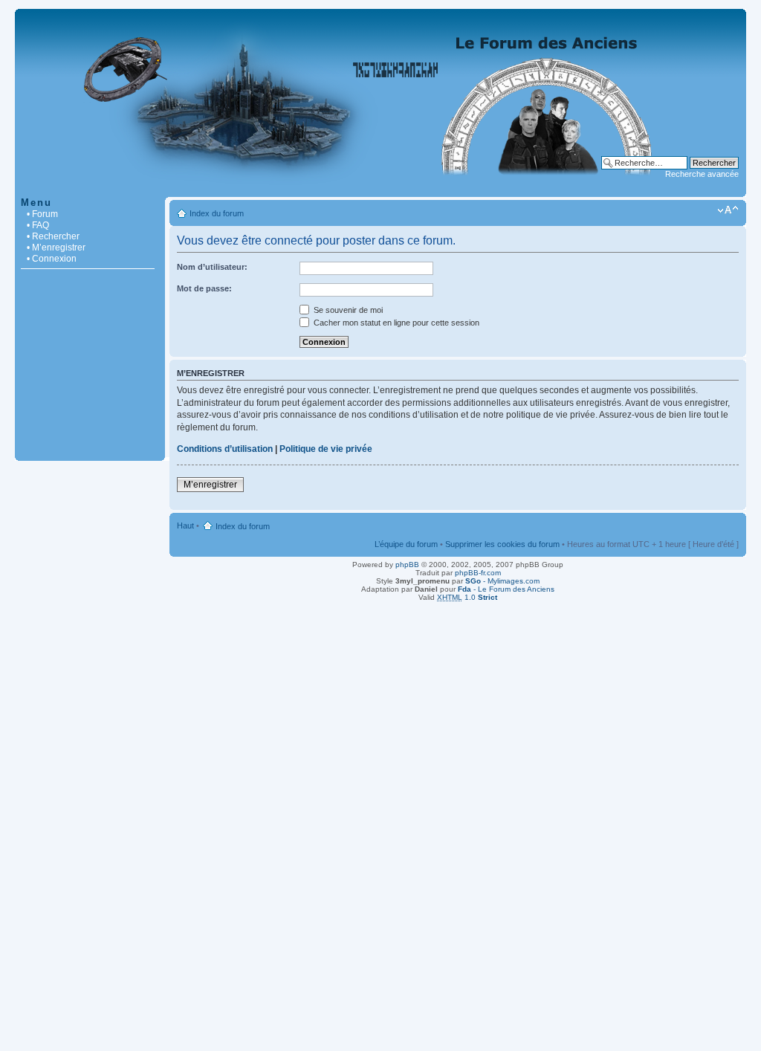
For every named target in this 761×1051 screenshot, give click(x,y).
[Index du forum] (380, 189)
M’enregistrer (210, 484)
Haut (185, 525)
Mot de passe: (204, 288)
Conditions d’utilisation (225, 449)
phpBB (407, 564)
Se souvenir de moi (347, 309)
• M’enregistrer (56, 247)
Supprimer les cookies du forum (502, 544)
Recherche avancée (702, 173)
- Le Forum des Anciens (506, 589)
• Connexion (52, 258)
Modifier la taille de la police (728, 210)
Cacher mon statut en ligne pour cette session (395, 322)
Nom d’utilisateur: (212, 266)
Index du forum (217, 213)
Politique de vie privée (325, 449)
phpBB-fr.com (478, 573)
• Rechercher (53, 236)
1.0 (467, 597)
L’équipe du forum (406, 544)
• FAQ (38, 225)
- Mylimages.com (502, 581)
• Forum (42, 214)
